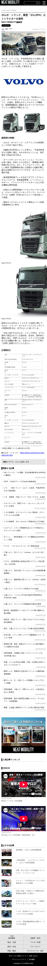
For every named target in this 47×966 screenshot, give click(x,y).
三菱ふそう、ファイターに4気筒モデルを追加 (25, 590)
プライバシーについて (19, 959)
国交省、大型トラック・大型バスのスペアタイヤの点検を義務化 (25, 621)
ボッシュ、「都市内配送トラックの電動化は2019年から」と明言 (25, 539)
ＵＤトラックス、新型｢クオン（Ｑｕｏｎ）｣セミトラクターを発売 (25, 505)
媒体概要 (11, 938)
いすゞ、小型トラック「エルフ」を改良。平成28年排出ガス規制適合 (25, 490)
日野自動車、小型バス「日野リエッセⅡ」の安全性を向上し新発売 (25, 691)
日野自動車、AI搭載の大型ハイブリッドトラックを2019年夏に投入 (25, 655)
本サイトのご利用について (17, 956)
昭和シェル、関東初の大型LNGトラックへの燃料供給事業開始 (25, 673)
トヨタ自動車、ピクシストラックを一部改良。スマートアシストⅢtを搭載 (25, 514)
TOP (11, 936)
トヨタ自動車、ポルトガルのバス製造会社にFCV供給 (25, 522)
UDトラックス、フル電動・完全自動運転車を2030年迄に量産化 (25, 474)
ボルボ (17, 462)
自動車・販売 (24, 462)
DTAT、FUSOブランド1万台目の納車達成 (25, 483)
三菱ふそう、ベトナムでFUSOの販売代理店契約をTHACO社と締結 (25, 597)
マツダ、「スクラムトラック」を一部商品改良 (25, 547)
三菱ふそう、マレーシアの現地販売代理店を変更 (25, 605)
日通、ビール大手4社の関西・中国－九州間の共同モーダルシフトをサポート (25, 664)
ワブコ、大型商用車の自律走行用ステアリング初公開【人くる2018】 (25, 563)
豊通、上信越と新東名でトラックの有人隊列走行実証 (25, 708)
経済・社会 (11, 946)
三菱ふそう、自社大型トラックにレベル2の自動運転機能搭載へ (25, 572)
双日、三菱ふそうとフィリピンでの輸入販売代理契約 (25, 630)
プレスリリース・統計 (35, 951)
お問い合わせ (33, 956)
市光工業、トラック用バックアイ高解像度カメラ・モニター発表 (25, 637)
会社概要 (32, 959)
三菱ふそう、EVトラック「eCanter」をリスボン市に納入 (25, 554)
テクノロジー (35, 946)
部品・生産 (11, 942)
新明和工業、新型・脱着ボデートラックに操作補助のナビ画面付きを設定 (25, 646)
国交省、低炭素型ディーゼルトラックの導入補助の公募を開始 (25, 612)
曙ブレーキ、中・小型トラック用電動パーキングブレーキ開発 (25, 682)
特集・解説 (11, 951)
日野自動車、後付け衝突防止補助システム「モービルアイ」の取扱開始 (25, 700)
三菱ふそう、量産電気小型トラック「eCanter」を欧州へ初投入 (25, 582)
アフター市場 (35, 942)
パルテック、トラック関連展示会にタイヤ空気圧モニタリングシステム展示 (25, 530)
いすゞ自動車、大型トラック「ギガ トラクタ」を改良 (25, 498)
